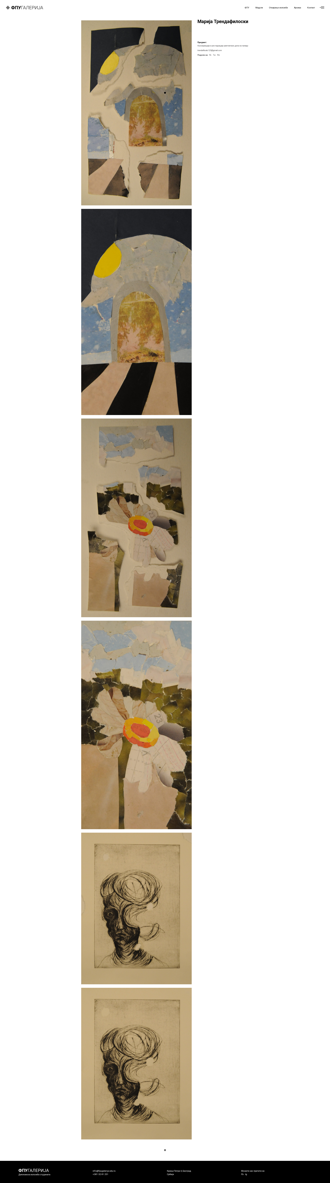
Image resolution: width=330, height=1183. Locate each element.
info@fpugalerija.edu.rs (104, 1171)
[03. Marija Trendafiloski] (136, 518)
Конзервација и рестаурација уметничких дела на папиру (222, 46)
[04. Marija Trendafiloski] (136, 725)
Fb (242, 1174)
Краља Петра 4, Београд (179, 1171)
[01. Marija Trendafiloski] (136, 112)
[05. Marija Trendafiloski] (136, 908)
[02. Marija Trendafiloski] (136, 312)
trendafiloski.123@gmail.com (209, 50)
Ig (246, 1174)
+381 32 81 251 (100, 1174)
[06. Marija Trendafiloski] (136, 1063)
